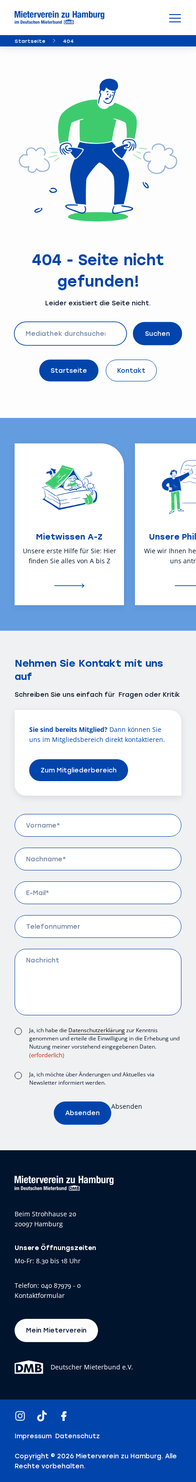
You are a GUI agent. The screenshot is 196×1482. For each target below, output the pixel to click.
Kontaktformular (40, 1296)
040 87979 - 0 (61, 1286)
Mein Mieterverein (56, 1330)
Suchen (157, 333)
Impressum (33, 1436)
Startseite (30, 40)
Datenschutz (77, 1436)
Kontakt (131, 370)
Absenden (82, 1112)
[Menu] (175, 18)
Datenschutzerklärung (96, 1030)
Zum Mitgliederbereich (79, 770)
